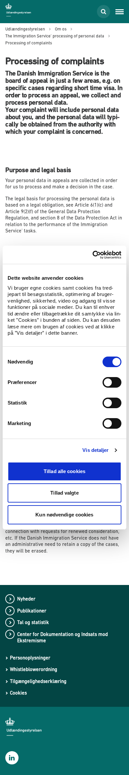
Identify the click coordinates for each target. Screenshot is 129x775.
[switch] (112, 382)
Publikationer (31, 610)
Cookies (18, 693)
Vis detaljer (95, 450)
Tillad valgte (64, 493)
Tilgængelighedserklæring (38, 681)
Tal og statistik (33, 622)
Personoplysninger (30, 657)
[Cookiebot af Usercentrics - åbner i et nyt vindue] (92, 255)
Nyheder (26, 599)
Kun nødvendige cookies (64, 514)
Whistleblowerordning (33, 669)
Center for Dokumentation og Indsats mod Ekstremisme (62, 637)
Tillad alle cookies (64, 471)
